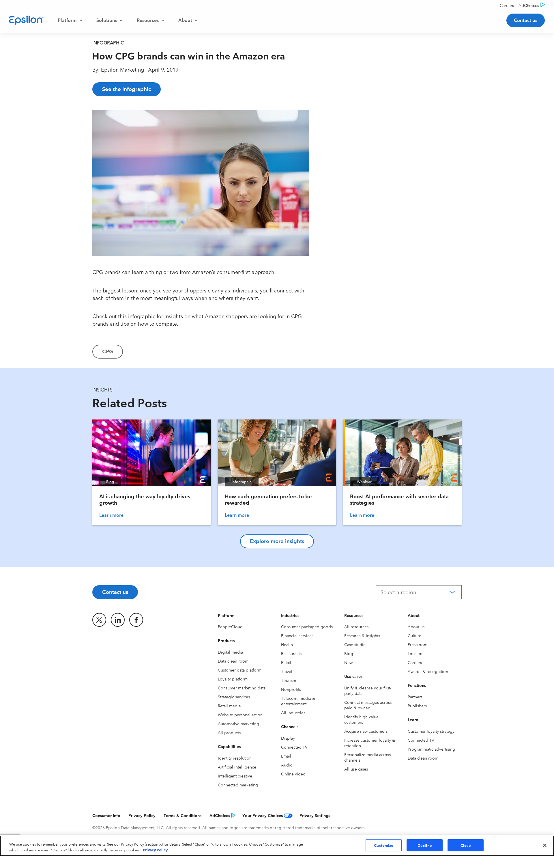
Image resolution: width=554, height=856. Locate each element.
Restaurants (291, 653)
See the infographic (126, 88)
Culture (414, 635)
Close (466, 845)
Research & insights (362, 635)
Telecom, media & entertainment (298, 700)
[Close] (544, 845)
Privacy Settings (315, 815)
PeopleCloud (230, 626)
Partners (415, 697)
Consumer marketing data (241, 688)
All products (229, 732)
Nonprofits (291, 689)
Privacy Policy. (156, 849)
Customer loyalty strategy (431, 731)
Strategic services (234, 697)
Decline (425, 845)
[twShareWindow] (324, 137)
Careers (415, 662)
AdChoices (219, 815)
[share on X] (99, 620)
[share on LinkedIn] (118, 620)
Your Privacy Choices (262, 815)
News (349, 662)
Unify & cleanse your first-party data (367, 690)
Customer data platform (239, 670)
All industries (293, 712)
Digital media (230, 652)
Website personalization (240, 714)
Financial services (297, 635)
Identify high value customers (361, 719)
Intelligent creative (235, 776)
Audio (287, 765)
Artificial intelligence (237, 767)
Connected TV (294, 747)
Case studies (355, 644)
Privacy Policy (142, 815)
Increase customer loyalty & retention (369, 742)
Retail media (229, 705)
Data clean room (233, 661)
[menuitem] (70, 20)
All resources (356, 626)
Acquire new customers (366, 731)
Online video (293, 774)
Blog (348, 653)
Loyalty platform (233, 679)
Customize (383, 845)
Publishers (417, 705)
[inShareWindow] (324, 155)
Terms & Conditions (182, 815)
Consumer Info (106, 815)
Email (286, 756)
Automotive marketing (238, 723)
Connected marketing (238, 785)
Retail (286, 662)
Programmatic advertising (431, 749)
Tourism (288, 680)
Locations (416, 653)
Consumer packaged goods (307, 626)
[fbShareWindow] (324, 118)
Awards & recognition (428, 671)
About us (416, 626)
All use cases (356, 769)
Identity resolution (235, 758)
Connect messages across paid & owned (368, 704)
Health (287, 644)
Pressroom (417, 644)
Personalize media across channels (367, 757)
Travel (286, 671)
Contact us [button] (525, 20)
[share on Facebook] (136, 620)
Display (288, 738)
